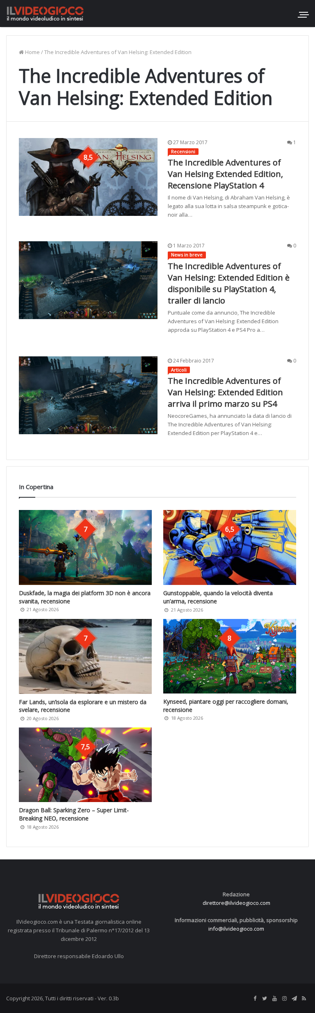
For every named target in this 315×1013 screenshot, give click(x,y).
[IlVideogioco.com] (45, 13)
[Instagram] (284, 999)
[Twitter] (264, 999)
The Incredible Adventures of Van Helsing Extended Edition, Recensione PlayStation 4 (225, 174)
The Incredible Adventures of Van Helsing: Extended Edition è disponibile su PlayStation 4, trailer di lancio (229, 283)
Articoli (179, 370)
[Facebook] (255, 999)
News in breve (187, 255)
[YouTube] (274, 999)
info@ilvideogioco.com (236, 928)
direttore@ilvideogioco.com (236, 902)
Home (32, 52)
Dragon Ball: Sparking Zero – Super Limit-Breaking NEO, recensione (74, 814)
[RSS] (304, 999)
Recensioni (183, 151)
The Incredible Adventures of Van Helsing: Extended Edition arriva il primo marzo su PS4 (225, 392)
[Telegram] (294, 999)
